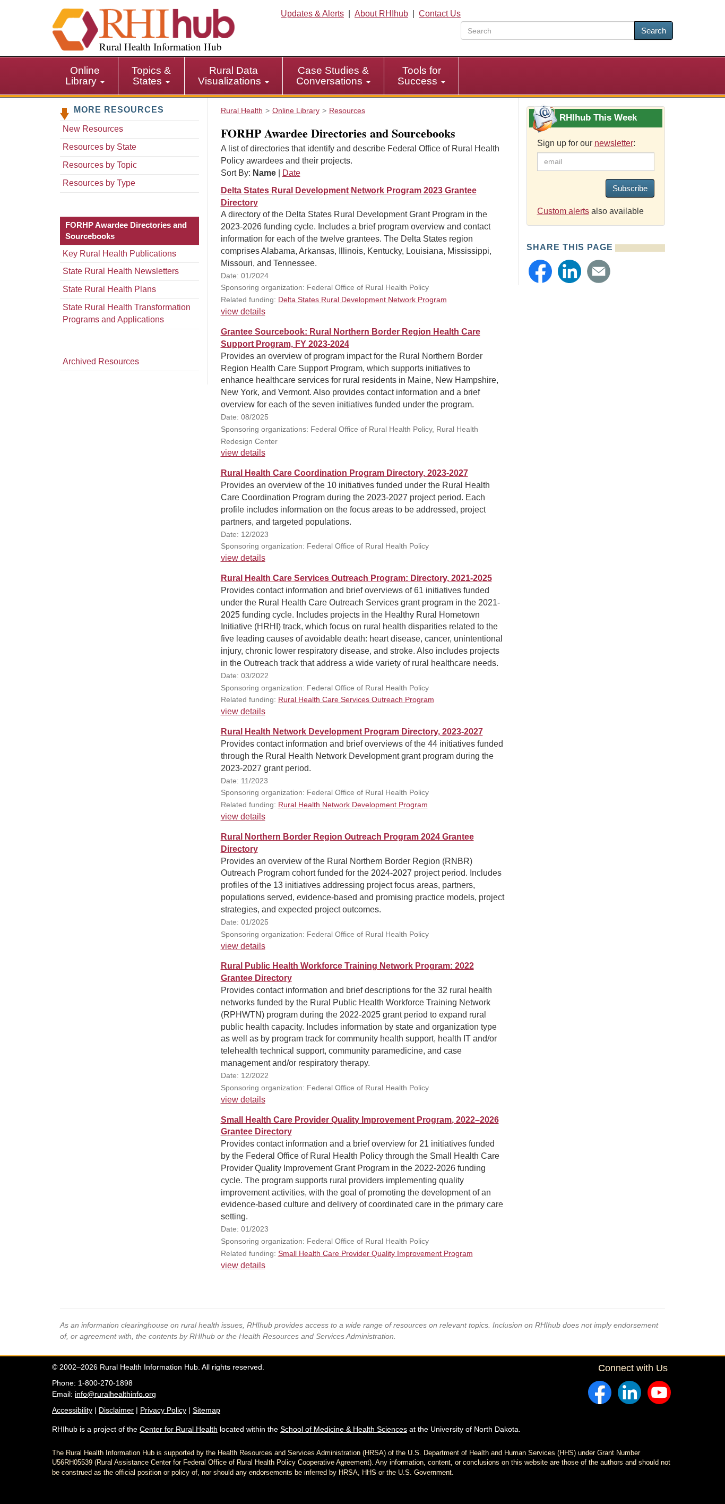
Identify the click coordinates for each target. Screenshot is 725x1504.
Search (653, 30)
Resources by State (99, 146)
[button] (540, 271)
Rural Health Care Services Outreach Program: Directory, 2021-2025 (356, 578)
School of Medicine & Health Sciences (343, 1429)
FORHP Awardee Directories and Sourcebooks (126, 230)
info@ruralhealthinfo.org (115, 1394)
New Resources (93, 128)
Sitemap (206, 1410)
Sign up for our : (586, 143)
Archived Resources (101, 361)
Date (291, 172)
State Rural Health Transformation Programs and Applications (127, 313)
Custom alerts (563, 211)
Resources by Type (99, 182)
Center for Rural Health (179, 1429)
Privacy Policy (163, 1410)
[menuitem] (85, 76)
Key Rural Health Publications (119, 253)
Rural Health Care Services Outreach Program (356, 699)
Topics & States (151, 76)
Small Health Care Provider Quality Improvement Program (375, 1253)
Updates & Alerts (312, 13)
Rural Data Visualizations (231, 76)
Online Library (82, 76)
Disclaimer (116, 1410)
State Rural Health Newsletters (121, 271)
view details (243, 311)
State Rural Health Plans (109, 289)
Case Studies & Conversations (332, 76)
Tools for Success (419, 76)
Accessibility (72, 1410)
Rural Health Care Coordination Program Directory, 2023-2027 (344, 472)
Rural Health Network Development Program (353, 804)
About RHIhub (381, 13)
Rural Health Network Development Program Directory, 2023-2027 (352, 731)
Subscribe (630, 188)
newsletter (613, 143)
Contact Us (440, 13)
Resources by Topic (100, 164)
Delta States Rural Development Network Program (362, 299)
